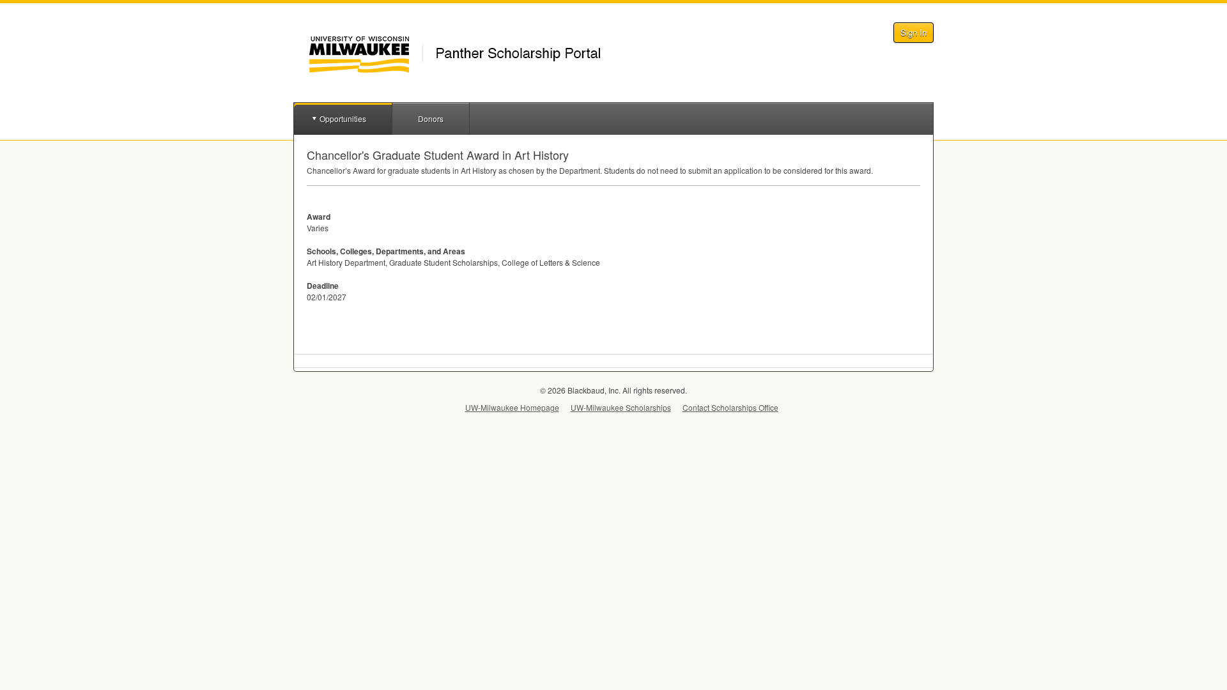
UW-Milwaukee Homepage (512, 407)
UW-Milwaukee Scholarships (621, 407)
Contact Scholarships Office (730, 407)
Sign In (913, 32)
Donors (431, 118)
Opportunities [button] (343, 118)
